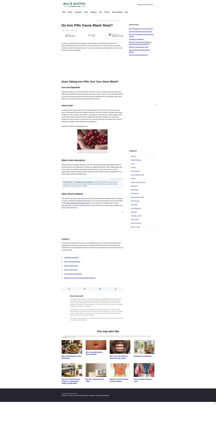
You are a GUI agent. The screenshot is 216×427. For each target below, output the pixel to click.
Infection (133, 178)
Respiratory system (136, 216)
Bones (70, 12)
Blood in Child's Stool (70, 269)
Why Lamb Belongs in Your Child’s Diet (141, 28)
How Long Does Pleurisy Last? (138, 55)
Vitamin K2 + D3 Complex (84, 182)
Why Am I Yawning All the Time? (138, 47)
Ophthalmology (135, 201)
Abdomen (93, 12)
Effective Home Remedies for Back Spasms (119, 380)
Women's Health (135, 227)
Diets (86, 12)
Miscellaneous (135, 193)
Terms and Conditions (83, 395)
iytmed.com (80, 126)
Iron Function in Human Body (73, 274)
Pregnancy (78, 12)
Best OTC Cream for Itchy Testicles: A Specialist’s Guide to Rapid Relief (71, 381)
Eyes (126, 12)
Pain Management (136, 208)
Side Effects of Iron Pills (71, 257)
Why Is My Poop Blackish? (72, 261)
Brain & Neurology (136, 160)
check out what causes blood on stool (78, 203)
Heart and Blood (117, 12)
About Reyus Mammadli (102, 395)
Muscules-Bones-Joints (137, 197)
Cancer (133, 163)
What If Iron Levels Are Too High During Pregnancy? (79, 278)
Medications (134, 186)
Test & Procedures (136, 223)
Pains (64, 12)
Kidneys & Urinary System (138, 182)
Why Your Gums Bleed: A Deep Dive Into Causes (119, 357)
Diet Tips (133, 167)
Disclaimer (92, 395)
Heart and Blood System (137, 175)
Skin (100, 12)
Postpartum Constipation (136, 39)
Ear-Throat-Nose (135, 171)
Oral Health (134, 204)
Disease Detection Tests (145, 4)
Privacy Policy (72, 395)
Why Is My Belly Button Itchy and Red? (140, 31)
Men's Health (134, 190)
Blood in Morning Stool (71, 265)
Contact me (65, 395)
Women (107, 12)
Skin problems (135, 219)
